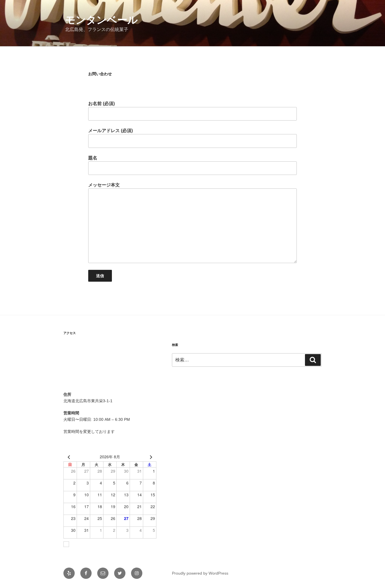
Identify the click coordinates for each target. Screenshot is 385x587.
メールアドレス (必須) (110, 130)
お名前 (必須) (101, 103)
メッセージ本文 (104, 185)
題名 (92, 157)
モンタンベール (101, 20)
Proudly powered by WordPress (200, 573)
